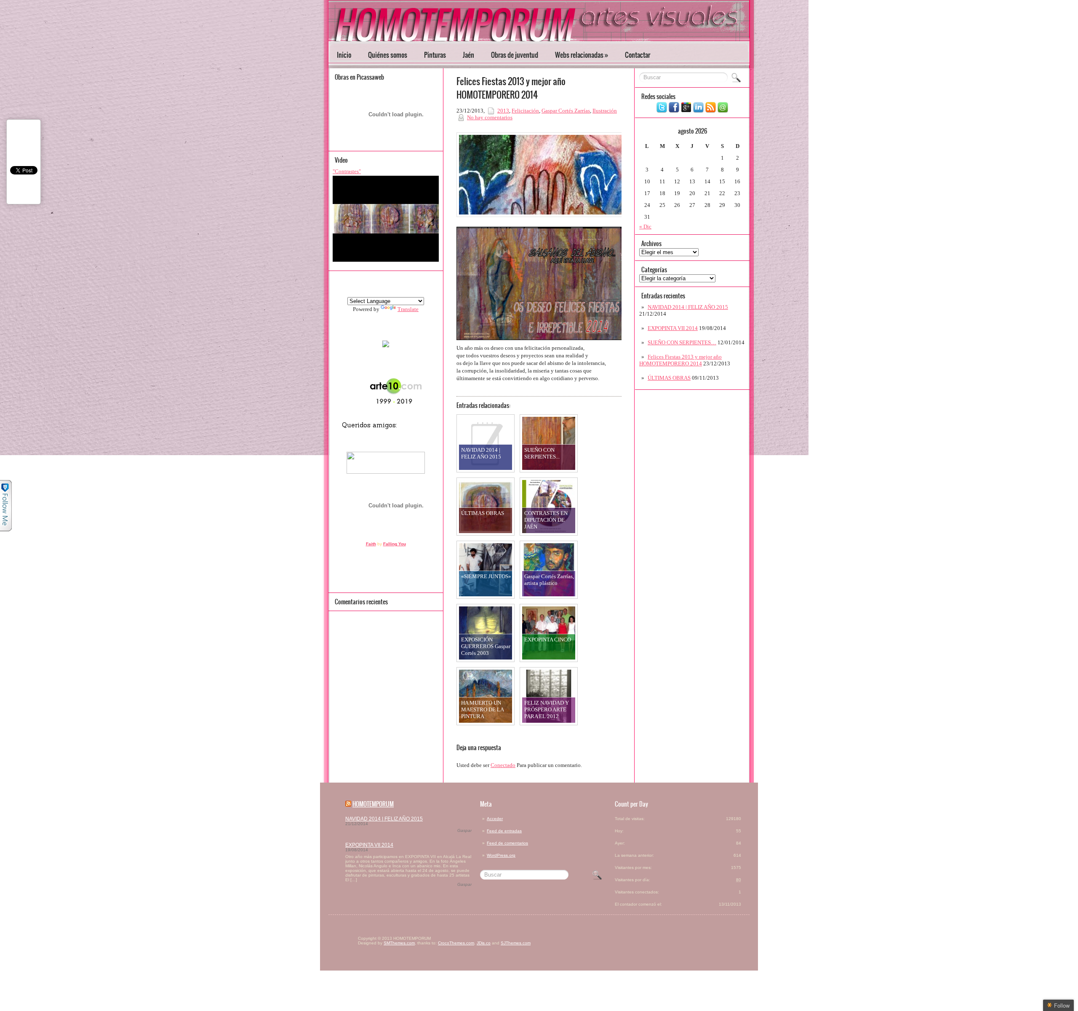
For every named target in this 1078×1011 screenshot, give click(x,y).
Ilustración (604, 110)
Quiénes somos (387, 55)
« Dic (645, 226)
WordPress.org (501, 855)
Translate (408, 309)
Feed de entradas (504, 831)
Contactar (637, 55)
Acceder (495, 818)
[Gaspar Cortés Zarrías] (385, 345)
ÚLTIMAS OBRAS (669, 378)
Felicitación (525, 110)
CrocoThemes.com (456, 943)
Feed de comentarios (507, 843)
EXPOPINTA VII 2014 (673, 328)
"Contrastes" (347, 171)
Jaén (468, 55)
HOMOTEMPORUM (373, 804)
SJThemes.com (516, 943)
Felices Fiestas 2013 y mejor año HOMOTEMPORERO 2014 (680, 360)
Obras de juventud (514, 55)
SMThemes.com (399, 943)
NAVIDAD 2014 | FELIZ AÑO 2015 (688, 307)
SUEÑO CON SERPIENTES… (682, 342)
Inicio (344, 55)
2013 (503, 110)
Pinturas (435, 55)
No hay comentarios (489, 117)
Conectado (503, 765)
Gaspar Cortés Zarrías (566, 110)
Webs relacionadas (581, 55)
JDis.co (484, 943)
